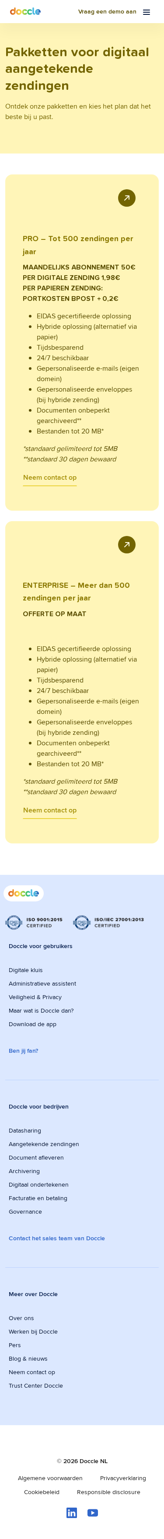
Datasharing (25, 1130)
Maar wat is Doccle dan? (41, 1010)
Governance (25, 1211)
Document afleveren (36, 1157)
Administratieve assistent (42, 983)
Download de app (32, 1024)
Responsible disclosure (108, 1492)
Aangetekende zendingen (44, 1144)
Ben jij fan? (23, 1050)
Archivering (24, 1171)
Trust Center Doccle (36, 1385)
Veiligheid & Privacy (35, 997)
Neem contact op (50, 477)
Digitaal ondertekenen (39, 1184)
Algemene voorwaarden (50, 1478)
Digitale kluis (26, 970)
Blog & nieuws (28, 1358)
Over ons (21, 1318)
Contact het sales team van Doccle (57, 1238)
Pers (15, 1345)
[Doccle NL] (25, 11)
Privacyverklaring (123, 1478)
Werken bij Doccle (33, 1331)
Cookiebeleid (41, 1492)
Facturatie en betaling (38, 1198)
